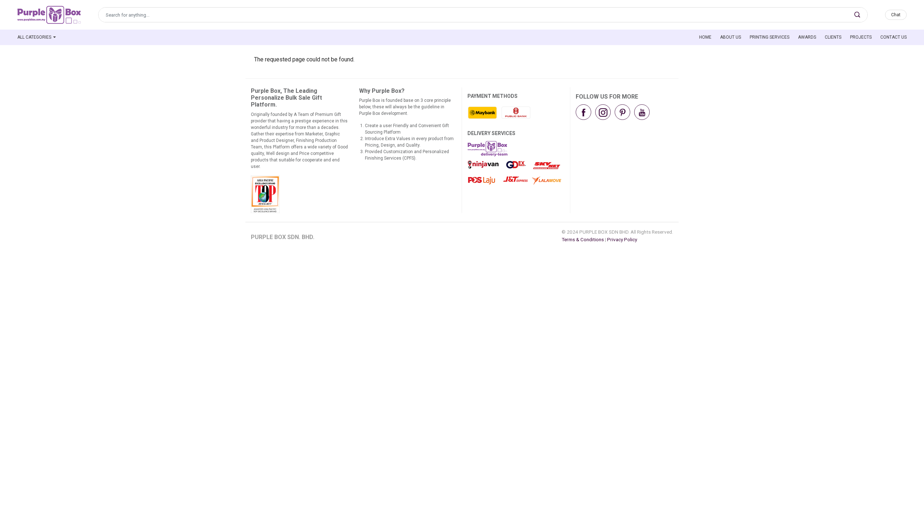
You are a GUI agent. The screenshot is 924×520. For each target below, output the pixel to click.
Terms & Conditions (583, 239)
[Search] (857, 15)
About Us (730, 37)
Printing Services (769, 37)
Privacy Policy (622, 239)
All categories (34, 37)
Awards (807, 37)
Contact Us (893, 37)
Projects (861, 37)
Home (705, 37)
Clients (833, 37)
